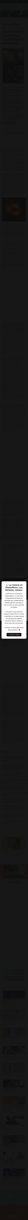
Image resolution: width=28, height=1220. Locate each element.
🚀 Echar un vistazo (14, 634)
